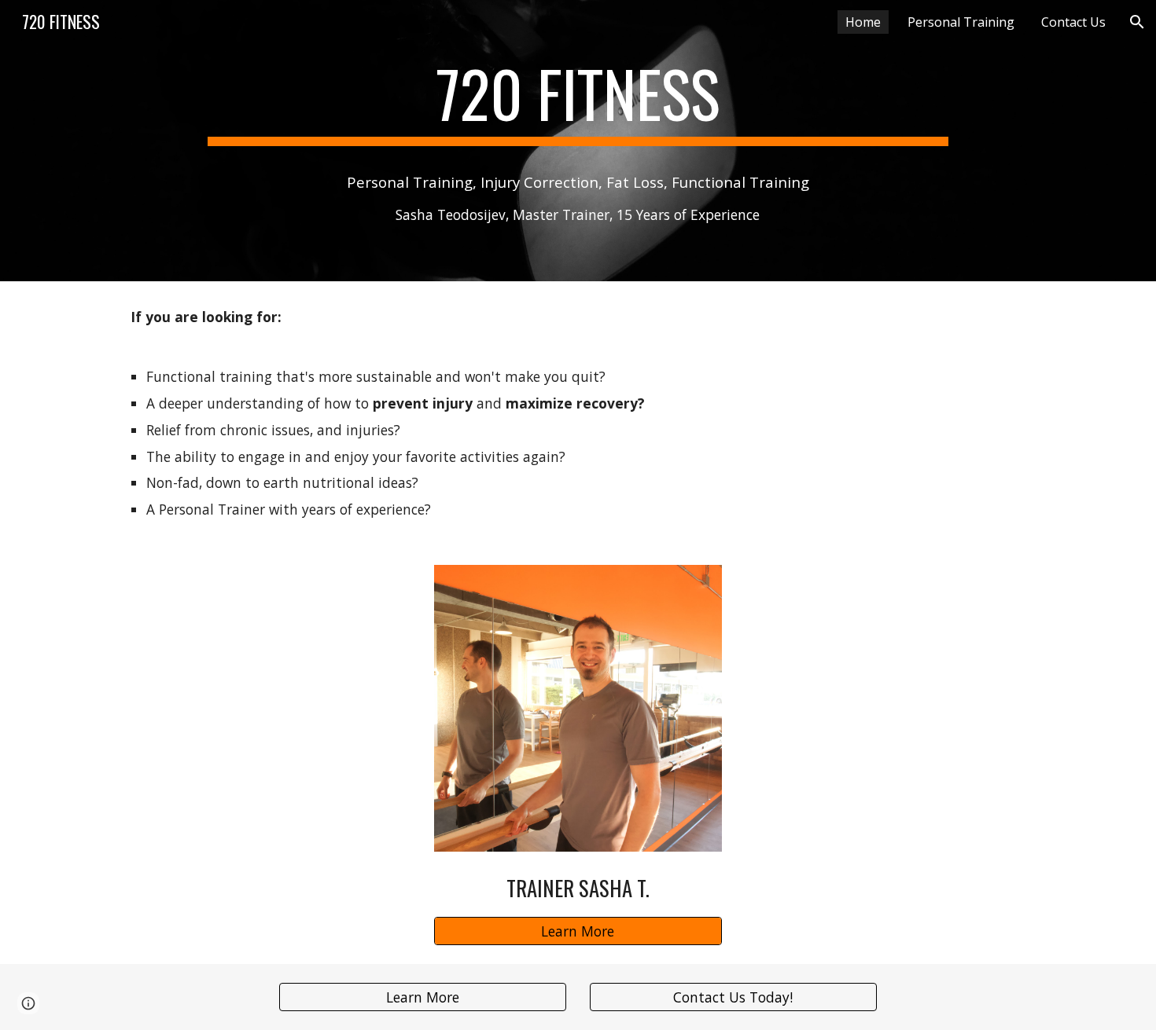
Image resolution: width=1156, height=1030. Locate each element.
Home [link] (863, 22)
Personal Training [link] (960, 22)
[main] (577, 100)
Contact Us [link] (1073, 22)
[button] (1137, 22)
